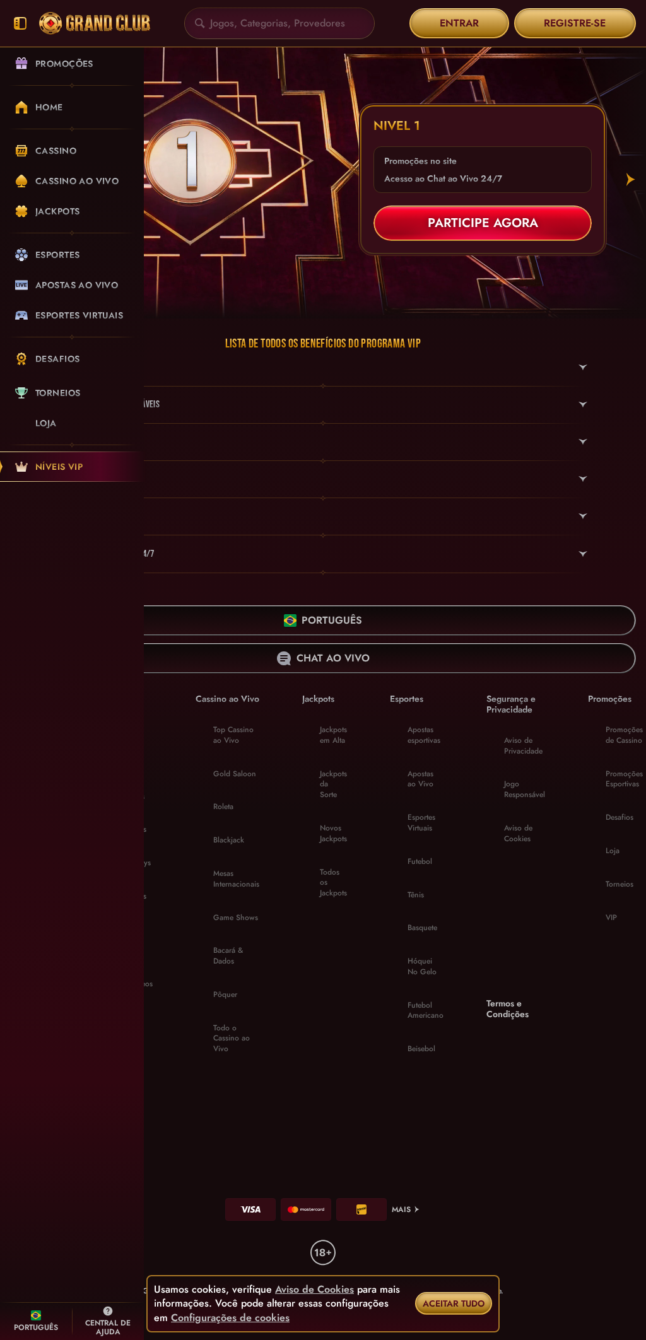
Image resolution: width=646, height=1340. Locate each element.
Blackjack (228, 840)
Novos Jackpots (333, 833)
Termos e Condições (507, 1009)
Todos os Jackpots (333, 882)
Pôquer (225, 994)
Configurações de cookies (230, 1318)
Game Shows (235, 917)
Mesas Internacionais (236, 879)
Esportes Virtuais (421, 823)
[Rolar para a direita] (630, 179)
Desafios (619, 817)
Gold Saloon (234, 773)
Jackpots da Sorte (333, 784)
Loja (613, 850)
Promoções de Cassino (624, 735)
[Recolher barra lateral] (20, 23)
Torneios (619, 884)
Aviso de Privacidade (523, 746)
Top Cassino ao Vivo (233, 735)
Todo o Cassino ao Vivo (231, 1038)
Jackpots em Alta (333, 735)
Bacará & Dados (228, 956)
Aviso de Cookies (518, 833)
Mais (401, 1209)
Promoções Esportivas (624, 779)
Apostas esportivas (424, 735)
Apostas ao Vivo (420, 779)
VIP (611, 917)
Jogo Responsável (524, 789)
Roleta (223, 806)
